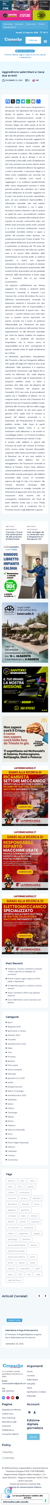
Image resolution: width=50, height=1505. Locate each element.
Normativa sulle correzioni (9, 1424)
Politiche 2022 (14, 1035)
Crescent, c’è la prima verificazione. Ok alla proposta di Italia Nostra (14, 535)
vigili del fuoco (14, 1280)
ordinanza (28, 1227)
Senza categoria (15, 1069)
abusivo (11, 1180)
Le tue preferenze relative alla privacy (28, 1496)
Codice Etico (7, 1413)
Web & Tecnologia (16, 1091)
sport (10, 1274)
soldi (37, 1268)
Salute (10, 1104)
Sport (10, 1022)
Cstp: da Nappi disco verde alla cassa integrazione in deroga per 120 (35, 535)
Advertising (7, 24)
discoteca (12, 1204)
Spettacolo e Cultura (17, 1031)
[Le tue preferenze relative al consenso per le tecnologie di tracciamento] (45, 1500)
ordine (11, 1233)
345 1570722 (8, 1391)
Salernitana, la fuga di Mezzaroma (21, 1330)
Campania (12, 1151)
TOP (20, 1274)
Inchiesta (11, 1125)
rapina (21, 1262)
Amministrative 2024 (17, 1095)
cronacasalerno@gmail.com (12, 1383)
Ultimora (11, 1147)
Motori (10, 1121)
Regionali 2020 (14, 1026)
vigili (38, 1274)
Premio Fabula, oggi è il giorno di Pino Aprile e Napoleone (24, 980)
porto (32, 1257)
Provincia (12, 1056)
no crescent (13, 1227)
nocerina (35, 1221)
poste (10, 1262)
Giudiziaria (12, 1099)
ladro (23, 1216)
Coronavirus (13, 1160)
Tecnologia (12, 1112)
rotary (32, 1262)
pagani (37, 1233)
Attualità (12, 1039)
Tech (10, 1052)
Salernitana (32, 1379)
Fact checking (8, 1417)
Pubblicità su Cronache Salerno (10, 1432)
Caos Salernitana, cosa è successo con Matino (24, 1001)
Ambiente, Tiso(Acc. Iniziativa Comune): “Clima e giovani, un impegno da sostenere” (25, 972)
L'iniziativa (12, 1138)
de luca (24, 1198)
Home (30, 1371)
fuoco (36, 1204)
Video (10, 1048)
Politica (11, 1108)
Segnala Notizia (9, 27)
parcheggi (12, 1239)
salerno (11, 1268)
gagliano (12, 1210)
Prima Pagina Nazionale (18, 1142)
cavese (30, 1186)
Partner (41, 24)
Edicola (33, 1437)
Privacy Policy (7, 1452)
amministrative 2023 (17, 1044)
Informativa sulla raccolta (15, 1502)
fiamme (25, 1204)
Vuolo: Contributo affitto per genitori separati (24, 994)
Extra (10, 1134)
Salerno (11, 1117)
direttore (37, 1198)
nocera (22, 1221)
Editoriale (12, 1074)
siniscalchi (25, 1268)
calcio (32, 1180)
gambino (25, 1210)
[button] (45, 41)
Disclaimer (19, 24)
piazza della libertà (17, 1245)
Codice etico (31, 24)
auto (22, 1180)
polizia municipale (16, 1251)
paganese (23, 1233)
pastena (26, 1239)
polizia (34, 1245)
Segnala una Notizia (11, 1409)
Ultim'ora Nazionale (16, 1130)
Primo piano (13, 1065)
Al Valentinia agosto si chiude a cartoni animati (25, 56)
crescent (12, 1198)
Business (11, 1061)
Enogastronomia (15, 1087)
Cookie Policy (9, 1458)
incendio (12, 1216)
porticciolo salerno (16, 1257)
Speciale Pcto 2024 (16, 1078)
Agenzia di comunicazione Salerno (25, 1487)
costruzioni (24, 1192)
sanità (10, 1082)
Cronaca (11, 1155)
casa (10, 1186)
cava (19, 1186)
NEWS (11, 1221)
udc (29, 1274)
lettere (34, 1216)
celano (11, 1192)
